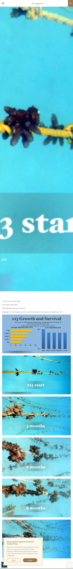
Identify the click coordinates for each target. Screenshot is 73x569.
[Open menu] (3, 3)
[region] (23, 551)
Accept (30, 560)
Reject (14, 560)
